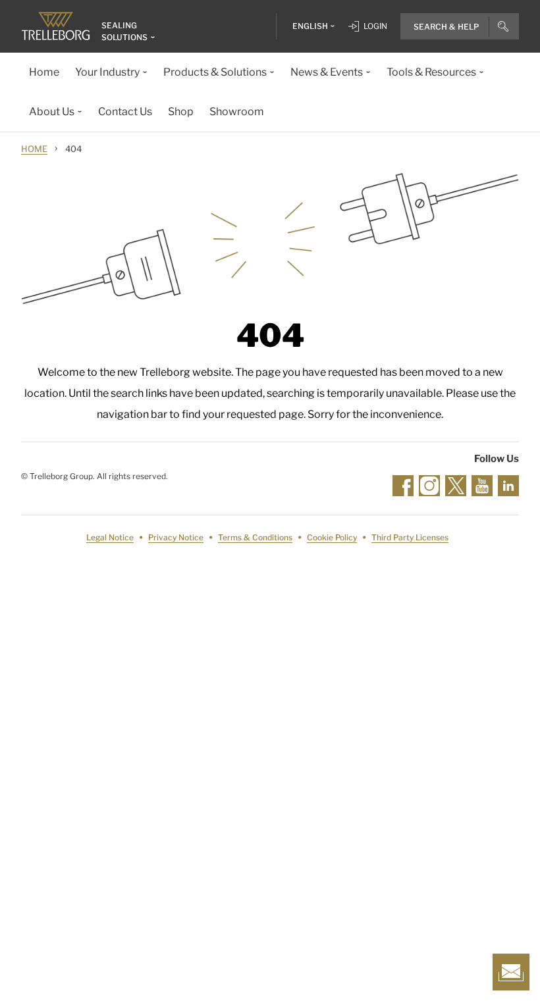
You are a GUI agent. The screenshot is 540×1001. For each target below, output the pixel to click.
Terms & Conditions (255, 537)
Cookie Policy (332, 537)
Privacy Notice (175, 537)
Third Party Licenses (409, 537)
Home (34, 148)
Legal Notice (110, 537)
